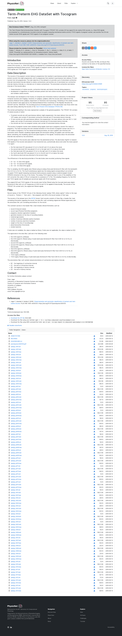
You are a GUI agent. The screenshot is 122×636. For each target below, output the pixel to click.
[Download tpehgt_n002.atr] (94, 355)
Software (82, 615)
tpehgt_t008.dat (16, 548)
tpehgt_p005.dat (16, 421)
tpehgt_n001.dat (16, 349)
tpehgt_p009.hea (16, 455)
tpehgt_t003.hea (16, 511)
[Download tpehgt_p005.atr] (94, 418)
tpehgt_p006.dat (16, 429)
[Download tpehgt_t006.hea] (94, 535)
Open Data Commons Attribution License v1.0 (96, 69)
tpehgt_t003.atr (16, 506)
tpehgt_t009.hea (16, 559)
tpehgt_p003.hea (16, 407)
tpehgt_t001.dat (16, 492)
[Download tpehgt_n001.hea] (94, 352)
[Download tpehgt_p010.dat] (94, 461)
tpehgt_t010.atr (15, 561)
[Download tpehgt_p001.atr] (94, 386)
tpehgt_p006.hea (16, 431)
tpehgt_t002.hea (16, 503)
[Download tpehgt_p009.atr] (94, 450)
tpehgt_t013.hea (16, 591)
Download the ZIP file (17, 318)
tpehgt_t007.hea (16, 543)
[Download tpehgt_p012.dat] (94, 477)
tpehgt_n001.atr (16, 346)
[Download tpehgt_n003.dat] (94, 365)
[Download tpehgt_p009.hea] (94, 455)
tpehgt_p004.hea (16, 415)
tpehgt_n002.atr (16, 354)
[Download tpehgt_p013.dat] (94, 485)
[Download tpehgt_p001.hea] (94, 392)
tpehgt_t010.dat (16, 564)
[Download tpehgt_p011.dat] (94, 469)
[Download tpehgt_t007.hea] (94, 543)
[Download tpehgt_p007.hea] (94, 439)
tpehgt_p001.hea (16, 392)
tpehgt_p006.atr (16, 426)
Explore (73, 3)
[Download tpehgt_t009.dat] (94, 556)
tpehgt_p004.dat (16, 413)
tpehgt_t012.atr (15, 577)
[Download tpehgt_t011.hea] (94, 575)
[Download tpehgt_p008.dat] (94, 445)
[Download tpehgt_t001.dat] (94, 493)
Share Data (51, 615)
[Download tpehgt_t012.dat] (94, 580)
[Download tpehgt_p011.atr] (94, 466)
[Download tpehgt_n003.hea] (94, 368)
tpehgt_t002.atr (16, 498)
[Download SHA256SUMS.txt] (94, 341)
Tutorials (82, 621)
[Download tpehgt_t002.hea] (94, 503)
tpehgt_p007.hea (16, 439)
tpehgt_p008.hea (16, 447)
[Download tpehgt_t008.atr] (94, 546)
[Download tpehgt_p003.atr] (94, 402)
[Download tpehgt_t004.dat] (94, 516)
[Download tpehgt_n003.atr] (94, 362)
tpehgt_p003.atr (16, 402)
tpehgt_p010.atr (16, 458)
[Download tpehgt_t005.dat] (94, 524)
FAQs (66, 3)
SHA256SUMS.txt (16, 341)
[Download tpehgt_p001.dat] (94, 389)
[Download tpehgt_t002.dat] (94, 500)
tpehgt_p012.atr (16, 474)
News (49, 621)
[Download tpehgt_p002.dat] (94, 397)
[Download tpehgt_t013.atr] (94, 585)
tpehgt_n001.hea (16, 352)
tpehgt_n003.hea (16, 368)
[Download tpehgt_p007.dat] (94, 437)
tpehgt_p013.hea (16, 487)
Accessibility (111, 627)
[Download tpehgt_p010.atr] (94, 458)
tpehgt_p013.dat (16, 484)
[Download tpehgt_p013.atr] (94, 482)
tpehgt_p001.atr (16, 386)
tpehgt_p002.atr (16, 394)
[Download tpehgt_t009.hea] (94, 559)
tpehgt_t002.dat (16, 500)
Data (81, 612)
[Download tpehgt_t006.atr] (94, 530)
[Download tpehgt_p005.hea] (94, 424)
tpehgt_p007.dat (16, 437)
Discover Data (52, 612)
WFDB (33, 198)
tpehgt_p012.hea (16, 479)
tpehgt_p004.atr (16, 410)
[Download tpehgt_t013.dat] (94, 588)
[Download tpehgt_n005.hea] (94, 384)
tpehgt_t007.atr (15, 537)
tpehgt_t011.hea (16, 575)
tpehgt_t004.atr (16, 514)
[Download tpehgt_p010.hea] (94, 463)
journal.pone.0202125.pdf (18, 344)
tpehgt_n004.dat (16, 373)
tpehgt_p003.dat (16, 405)
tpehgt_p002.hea (16, 399)
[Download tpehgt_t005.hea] (94, 527)
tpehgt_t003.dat (16, 508)
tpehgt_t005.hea (16, 527)
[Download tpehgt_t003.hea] (94, 511)
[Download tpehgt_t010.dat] (94, 564)
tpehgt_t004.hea (16, 519)
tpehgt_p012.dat (16, 476)
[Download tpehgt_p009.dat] (94, 453)
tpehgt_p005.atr (16, 418)
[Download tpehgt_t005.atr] (94, 522)
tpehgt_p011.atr (15, 466)
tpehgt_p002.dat (16, 397)
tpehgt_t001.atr (15, 490)
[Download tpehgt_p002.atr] (94, 394)
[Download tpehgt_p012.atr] (94, 474)
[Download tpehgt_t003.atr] (94, 506)
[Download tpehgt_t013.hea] (94, 591)
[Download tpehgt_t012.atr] (94, 577)
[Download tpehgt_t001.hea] (94, 495)
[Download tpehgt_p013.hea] (94, 487)
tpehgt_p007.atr (16, 434)
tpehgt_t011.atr (15, 569)
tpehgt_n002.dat (16, 357)
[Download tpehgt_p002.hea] (94, 400)
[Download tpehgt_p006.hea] (94, 431)
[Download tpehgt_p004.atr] (94, 410)
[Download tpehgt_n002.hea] (94, 360)
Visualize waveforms (15, 325)
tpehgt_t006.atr (16, 530)
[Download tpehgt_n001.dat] (94, 349)
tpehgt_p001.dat (16, 389)
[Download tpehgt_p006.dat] (94, 429)
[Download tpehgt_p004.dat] (94, 413)
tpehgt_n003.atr (16, 362)
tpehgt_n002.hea (16, 360)
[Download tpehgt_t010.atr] (94, 562)
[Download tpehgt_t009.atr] (94, 554)
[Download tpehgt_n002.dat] (94, 357)
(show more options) (49, 48)
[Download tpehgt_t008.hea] (94, 551)
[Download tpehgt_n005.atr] (94, 378)
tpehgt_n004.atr (16, 370)
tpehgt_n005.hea (16, 384)
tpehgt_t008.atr (16, 545)
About (59, 3)
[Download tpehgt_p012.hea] (94, 479)
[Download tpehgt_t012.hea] (94, 583)
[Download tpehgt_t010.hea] (94, 567)
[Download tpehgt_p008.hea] (94, 447)
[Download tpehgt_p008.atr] (94, 442)
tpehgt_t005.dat (16, 524)
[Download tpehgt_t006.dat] (94, 532)
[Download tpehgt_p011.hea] (94, 471)
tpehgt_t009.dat (16, 556)
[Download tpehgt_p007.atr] (94, 434)
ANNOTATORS (15, 336)
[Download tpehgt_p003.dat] (94, 405)
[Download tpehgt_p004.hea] (94, 416)
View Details (97, 110)
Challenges (83, 618)
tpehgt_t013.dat (16, 588)
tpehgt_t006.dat (16, 532)
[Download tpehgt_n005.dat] (94, 381)
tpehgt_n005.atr (16, 378)
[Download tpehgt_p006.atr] (94, 426)
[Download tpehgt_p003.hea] (94, 408)
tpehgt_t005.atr (16, 522)
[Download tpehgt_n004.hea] (94, 376)
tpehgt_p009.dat (16, 453)
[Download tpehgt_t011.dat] (94, 572)
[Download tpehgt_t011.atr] (94, 569)
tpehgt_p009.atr (16, 450)
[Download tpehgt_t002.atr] (94, 498)
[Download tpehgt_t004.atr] (94, 514)
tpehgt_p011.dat (16, 468)
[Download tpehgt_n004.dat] (94, 373)
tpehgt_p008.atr (16, 442)
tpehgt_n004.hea (16, 376)
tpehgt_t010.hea (16, 567)
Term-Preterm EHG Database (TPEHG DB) (49, 106)
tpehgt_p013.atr (16, 482)
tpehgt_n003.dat (16, 365)
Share (52, 3)
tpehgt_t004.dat (16, 516)
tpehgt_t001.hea (16, 495)
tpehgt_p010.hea (16, 463)
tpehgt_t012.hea (16, 583)
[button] (83, 48)
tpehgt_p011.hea (16, 471)
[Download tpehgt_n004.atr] (94, 370)
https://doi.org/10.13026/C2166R (92, 84)
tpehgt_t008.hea (16, 551)
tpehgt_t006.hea (16, 535)
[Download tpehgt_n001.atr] (94, 347)
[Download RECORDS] (94, 339)
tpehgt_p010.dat (16, 461)
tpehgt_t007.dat (16, 540)
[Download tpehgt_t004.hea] (94, 519)
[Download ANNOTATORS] (94, 336)
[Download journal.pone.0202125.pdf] (94, 344)
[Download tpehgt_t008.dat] (94, 548)
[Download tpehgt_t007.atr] (94, 538)
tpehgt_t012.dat (16, 580)
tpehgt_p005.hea (16, 423)
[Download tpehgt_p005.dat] (94, 421)
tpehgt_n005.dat (16, 381)
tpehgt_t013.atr (15, 585)
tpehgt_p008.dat (16, 445)
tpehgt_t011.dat (16, 572)
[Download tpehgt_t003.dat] (94, 508)
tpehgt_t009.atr (16, 553)
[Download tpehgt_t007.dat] (94, 540)
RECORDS (14, 338)
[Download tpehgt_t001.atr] (94, 490)
